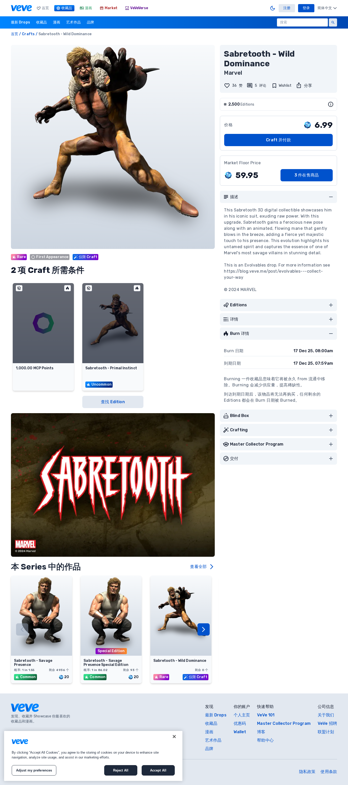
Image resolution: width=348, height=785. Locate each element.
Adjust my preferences (34, 770)
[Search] (333, 22)
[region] (93, 756)
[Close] (174, 736)
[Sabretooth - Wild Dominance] (180, 654)
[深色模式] (273, 8)
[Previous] (22, 629)
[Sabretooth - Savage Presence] (41, 654)
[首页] (21, 8)
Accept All (158, 770)
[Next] (203, 629)
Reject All (120, 770)
